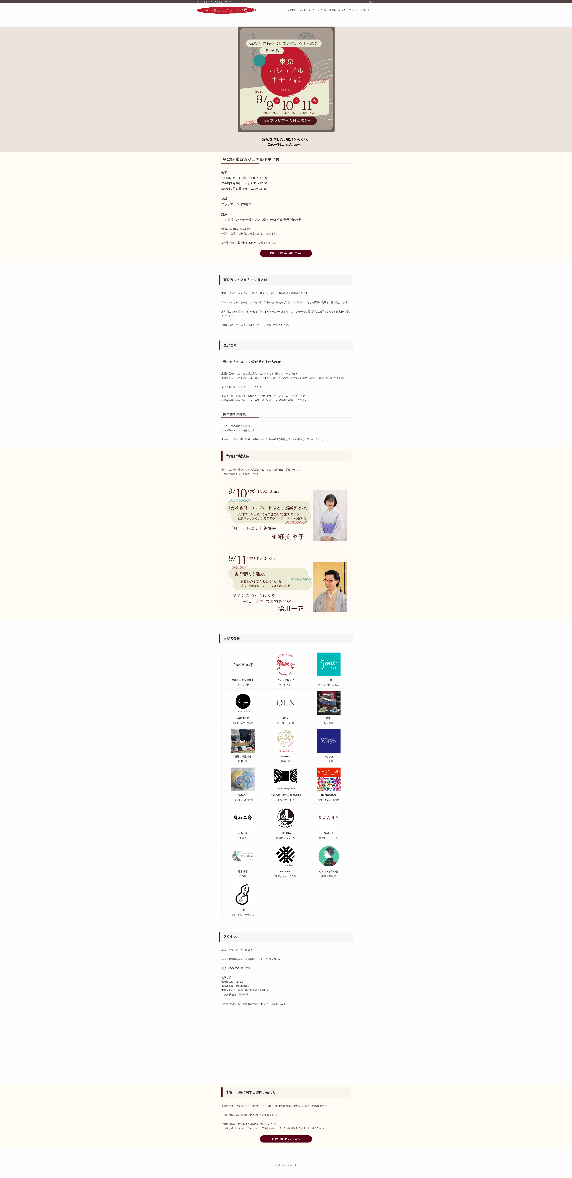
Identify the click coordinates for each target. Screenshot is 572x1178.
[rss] (370, 1)
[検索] (373, 1)
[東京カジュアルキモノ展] (226, 10)
